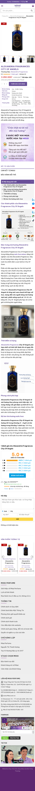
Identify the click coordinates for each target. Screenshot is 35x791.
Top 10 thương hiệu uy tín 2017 (12, 651)
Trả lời (6, 488)
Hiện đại (14, 97)
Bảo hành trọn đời (7, 661)
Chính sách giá (6, 618)
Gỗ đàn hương (16, 104)
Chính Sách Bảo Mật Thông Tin (12, 610)
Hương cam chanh (17, 93)
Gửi (17, 519)
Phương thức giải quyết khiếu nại (13, 614)
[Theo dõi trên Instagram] (23, 1)
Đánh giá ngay (17, 475)
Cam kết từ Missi (8, 170)
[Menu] (2, 6)
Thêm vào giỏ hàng (18, 84)
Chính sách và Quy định (9, 607)
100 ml (13, 99)
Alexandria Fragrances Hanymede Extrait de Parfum (9, 562)
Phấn (29, 104)
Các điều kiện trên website (11, 625)
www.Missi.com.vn (9, 696)
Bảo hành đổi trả (8, 175)
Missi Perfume (6, 643)
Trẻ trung (25, 97)
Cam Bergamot (16, 101)
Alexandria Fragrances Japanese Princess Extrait (25, 562)
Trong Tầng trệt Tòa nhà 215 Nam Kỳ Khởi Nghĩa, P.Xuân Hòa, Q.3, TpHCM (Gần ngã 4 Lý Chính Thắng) (16, 684)
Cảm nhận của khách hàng (11, 669)
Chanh (21, 102)
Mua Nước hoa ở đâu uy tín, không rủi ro (16, 596)
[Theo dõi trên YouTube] (26, 1)
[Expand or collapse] (32, 181)
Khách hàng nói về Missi (9, 665)
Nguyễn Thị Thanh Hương (10, 647)
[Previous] (4, 37)
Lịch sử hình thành (7, 592)
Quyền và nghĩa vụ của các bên (13, 632)
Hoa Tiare (24, 104)
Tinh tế (20, 97)
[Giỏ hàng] (33, 6)
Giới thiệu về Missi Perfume (11, 588)
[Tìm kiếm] (31, 10)
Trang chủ (5, 16)
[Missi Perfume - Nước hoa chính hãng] (18, 5)
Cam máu (15, 102)
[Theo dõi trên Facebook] (21, 1)
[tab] (17, 166)
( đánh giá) (14, 74)
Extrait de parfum (17, 95)
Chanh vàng (27, 102)
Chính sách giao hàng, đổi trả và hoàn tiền (17, 629)
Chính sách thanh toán (9, 621)
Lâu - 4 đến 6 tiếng (17, 89)
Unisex (14, 91)
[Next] (31, 37)
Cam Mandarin (26, 101)
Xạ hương (14, 105)
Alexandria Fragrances (17, 16)
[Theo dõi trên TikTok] (25, 1)
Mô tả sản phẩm (8, 166)
